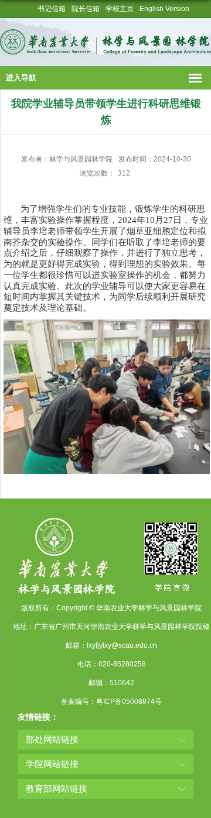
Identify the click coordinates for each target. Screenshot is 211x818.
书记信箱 (52, 9)
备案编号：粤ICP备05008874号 (111, 701)
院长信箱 (86, 9)
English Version (164, 9)
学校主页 (120, 9)
